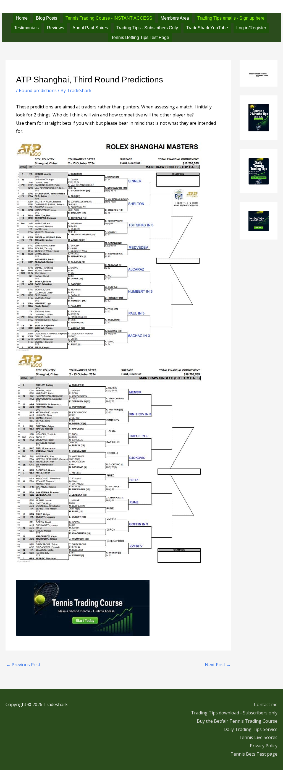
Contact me (265, 704)
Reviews (55, 27)
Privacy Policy (263, 746)
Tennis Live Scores (258, 737)
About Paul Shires (90, 27)
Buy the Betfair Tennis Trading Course (237, 721)
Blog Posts (46, 18)
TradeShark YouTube (207, 27)
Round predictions (38, 90)
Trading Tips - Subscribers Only (147, 27)
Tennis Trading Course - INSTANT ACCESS (108, 18)
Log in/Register (251, 27)
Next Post (218, 665)
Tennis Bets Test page (253, 754)
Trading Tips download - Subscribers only (234, 713)
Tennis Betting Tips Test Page (140, 37)
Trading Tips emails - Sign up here (230, 18)
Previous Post (23, 665)
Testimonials (26, 27)
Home (22, 18)
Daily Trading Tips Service (250, 729)
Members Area (175, 18)
